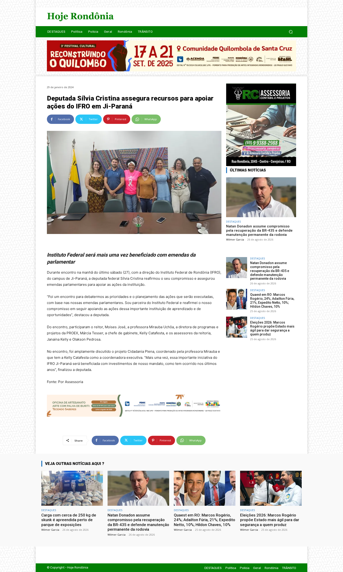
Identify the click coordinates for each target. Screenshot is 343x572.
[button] (290, 31)
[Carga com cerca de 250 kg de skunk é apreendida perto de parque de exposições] (72, 488)
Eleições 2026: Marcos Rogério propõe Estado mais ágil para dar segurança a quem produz (272, 328)
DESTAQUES (233, 221)
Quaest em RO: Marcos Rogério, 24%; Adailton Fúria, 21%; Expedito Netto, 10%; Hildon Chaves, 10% (272, 300)
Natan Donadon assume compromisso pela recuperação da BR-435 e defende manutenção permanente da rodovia (259, 230)
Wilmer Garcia (235, 239)
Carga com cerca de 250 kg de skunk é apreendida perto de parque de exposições (68, 520)
